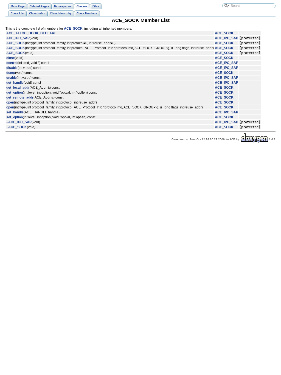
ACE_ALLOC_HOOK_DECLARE (31, 33)
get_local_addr (18, 87)
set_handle (15, 112)
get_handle (15, 83)
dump (10, 73)
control (11, 63)
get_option (14, 92)
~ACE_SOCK (16, 127)
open (10, 102)
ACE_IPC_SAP (18, 38)
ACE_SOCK (73, 28)
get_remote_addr (19, 97)
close (10, 58)
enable (11, 78)
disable (12, 68)
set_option (14, 117)
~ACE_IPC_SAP (19, 122)
